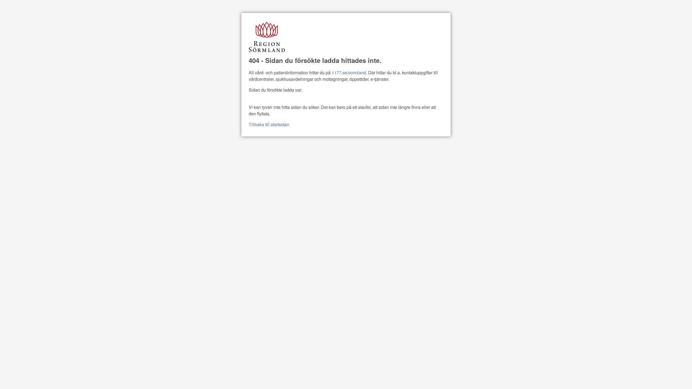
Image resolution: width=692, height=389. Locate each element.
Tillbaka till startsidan (269, 124)
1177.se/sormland (349, 72)
